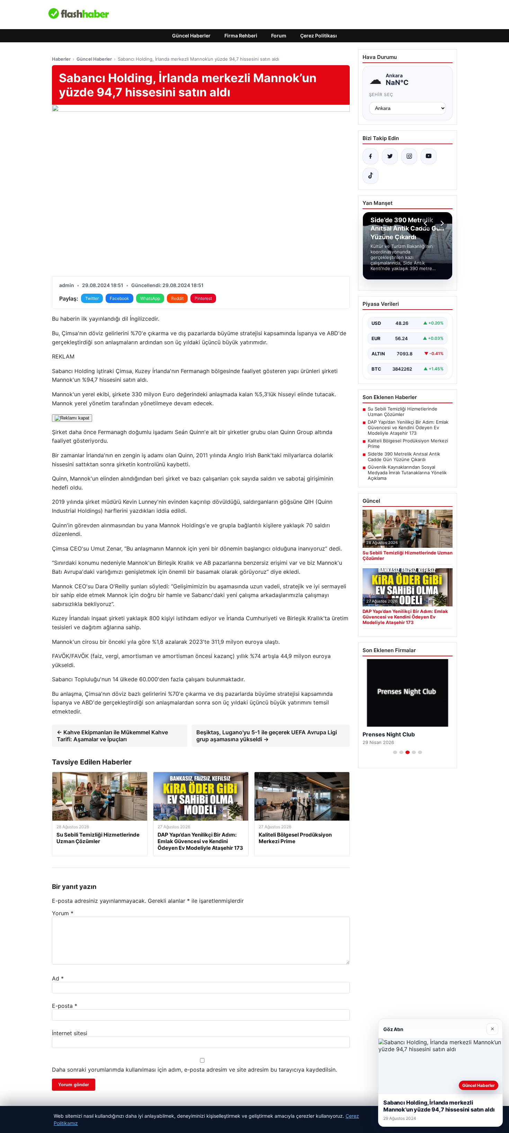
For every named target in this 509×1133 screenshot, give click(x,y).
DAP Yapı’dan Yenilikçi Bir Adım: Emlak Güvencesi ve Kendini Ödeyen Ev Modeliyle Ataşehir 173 (408, 427)
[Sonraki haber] (441, 223)
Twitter (92, 298)
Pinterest (203, 298)
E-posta (64, 1005)
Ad (58, 978)
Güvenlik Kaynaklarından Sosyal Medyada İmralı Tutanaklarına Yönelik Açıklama (407, 472)
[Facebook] (370, 156)
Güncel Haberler (191, 35)
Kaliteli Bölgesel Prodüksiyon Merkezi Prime (408, 443)
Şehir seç (381, 94)
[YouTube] (429, 156)
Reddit (177, 298)
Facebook (119, 298)
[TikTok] (370, 176)
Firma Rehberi (240, 35)
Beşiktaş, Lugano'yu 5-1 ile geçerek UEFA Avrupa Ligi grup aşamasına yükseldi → (266, 736)
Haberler (61, 59)
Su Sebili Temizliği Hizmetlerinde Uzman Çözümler (402, 411)
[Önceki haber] (426, 223)
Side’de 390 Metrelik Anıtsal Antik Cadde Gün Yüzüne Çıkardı (404, 456)
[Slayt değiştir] (395, 752)
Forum (278, 35)
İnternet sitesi (69, 1033)
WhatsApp (150, 298)
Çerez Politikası (318, 35)
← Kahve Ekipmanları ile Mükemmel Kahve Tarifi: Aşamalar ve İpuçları (112, 736)
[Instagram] (409, 156)
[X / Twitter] (390, 156)
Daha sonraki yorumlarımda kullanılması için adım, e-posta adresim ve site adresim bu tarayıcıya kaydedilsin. (194, 1069)
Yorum (62, 913)
